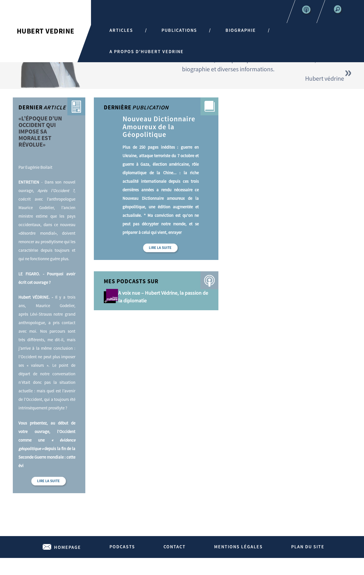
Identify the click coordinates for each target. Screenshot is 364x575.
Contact (175, 546)
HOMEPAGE (67, 547)
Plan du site (307, 546)
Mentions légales (238, 546)
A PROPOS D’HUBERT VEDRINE (146, 51)
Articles (121, 30)
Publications (179, 30)
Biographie (241, 30)
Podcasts (122, 546)
